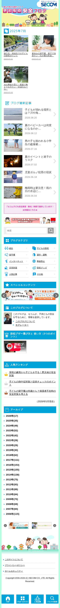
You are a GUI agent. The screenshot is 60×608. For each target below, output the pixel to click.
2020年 (12, 445)
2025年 (12, 420)
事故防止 (41, 261)
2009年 (12, 499)
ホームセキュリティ (14, 571)
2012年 (12, 484)
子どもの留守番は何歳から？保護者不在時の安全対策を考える (32, 393)
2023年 (12, 430)
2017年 (12, 460)
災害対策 (13, 268)
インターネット (16, 261)
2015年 (12, 469)
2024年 (12, 425)
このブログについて (25, 321)
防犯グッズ (42, 268)
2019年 (12, 450)
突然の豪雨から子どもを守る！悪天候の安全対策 (32, 374)
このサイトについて (14, 559)
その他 (40, 274)
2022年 (12, 435)
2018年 (12, 455)
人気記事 (13, 274)
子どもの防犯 (43, 248)
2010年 (12, 494)
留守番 (12, 255)
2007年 (12, 509)
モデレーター (22, 325)
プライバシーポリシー (15, 565)
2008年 (12, 504)
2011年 (12, 489)
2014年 (12, 474)
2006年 (12, 514)
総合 (11, 248)
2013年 (12, 479)
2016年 (12, 465)
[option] (30, 295)
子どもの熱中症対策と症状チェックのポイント (32, 383)
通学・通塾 (42, 255)
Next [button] (56, 295)
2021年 (12, 440)
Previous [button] (4, 295)
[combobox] (27, 231)
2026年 (12, 416)
